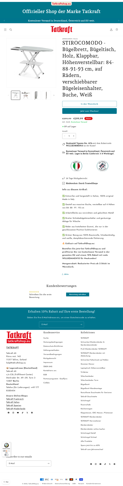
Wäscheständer (87, 376)
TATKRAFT (85, 338)
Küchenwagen (86, 408)
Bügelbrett (85, 384)
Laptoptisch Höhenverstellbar (93, 368)
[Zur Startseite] (61, 4)
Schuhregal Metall (88, 433)
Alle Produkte (86, 441)
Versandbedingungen (52, 354)
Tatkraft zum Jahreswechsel (92, 449)
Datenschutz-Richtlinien (53, 346)
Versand (81, 484)
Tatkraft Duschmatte (89, 396)
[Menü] (10, 443)
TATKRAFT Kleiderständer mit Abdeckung (93, 354)
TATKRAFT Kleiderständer (91, 417)
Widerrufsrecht (47, 484)
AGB (74, 484)
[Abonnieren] (81, 324)
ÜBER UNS (47, 366)
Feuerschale (86, 404)
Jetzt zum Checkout (89, 111)
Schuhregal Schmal (89, 437)
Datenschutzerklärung (62, 484)
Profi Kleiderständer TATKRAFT (94, 349)
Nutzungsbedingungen (53, 342)
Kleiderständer (87, 425)
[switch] (6, 455)
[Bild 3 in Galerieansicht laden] (36, 95)
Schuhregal (85, 400)
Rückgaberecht (49, 358)
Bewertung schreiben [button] (77, 294)
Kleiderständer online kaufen (93, 429)
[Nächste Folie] (54, 95)
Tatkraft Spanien (13, 405)
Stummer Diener (87, 364)
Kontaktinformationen (93, 484)
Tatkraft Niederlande (15, 408)
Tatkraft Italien (12, 402)
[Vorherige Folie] (8, 95)
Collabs (46, 382)
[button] (5, 29)
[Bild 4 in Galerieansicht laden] (46, 95)
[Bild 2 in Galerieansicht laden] (25, 95)
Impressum (47, 362)
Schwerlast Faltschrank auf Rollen (94, 360)
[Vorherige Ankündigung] (4, 20)
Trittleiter (84, 372)
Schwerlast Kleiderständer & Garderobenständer (93, 343)
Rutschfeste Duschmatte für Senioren (96, 392)
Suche (46, 338)
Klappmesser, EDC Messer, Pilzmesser (97, 412)
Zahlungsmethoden (51, 350)
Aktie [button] (66, 274)
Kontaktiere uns (49, 370)
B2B (45, 374)
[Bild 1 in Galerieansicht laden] (15, 95)
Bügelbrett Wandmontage (91, 388)
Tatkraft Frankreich (15, 399)
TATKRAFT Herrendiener (91, 421)
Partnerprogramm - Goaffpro (55, 378)
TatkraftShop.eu (33, 484)
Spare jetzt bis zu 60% (90, 445)
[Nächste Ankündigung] (119, 20)
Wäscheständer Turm (89, 380)
